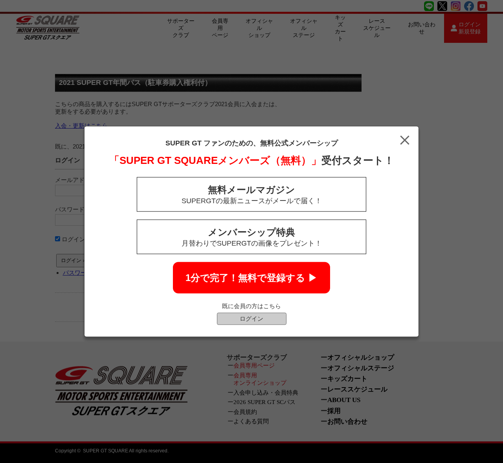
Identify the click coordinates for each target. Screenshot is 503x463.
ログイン (251, 318)
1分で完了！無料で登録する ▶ (251, 277)
